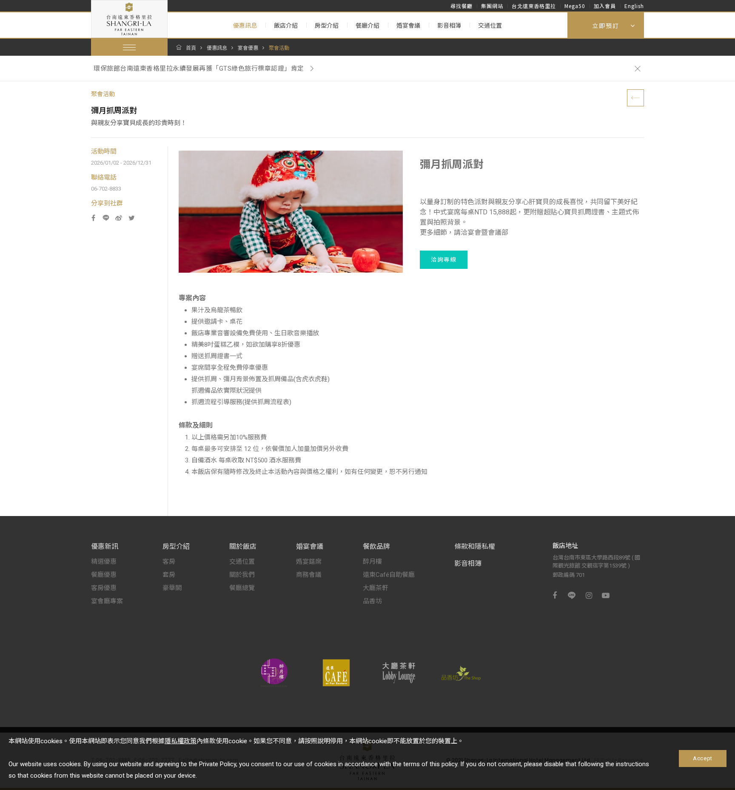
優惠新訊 (104, 546)
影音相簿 (449, 25)
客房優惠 (104, 588)
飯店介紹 (286, 25)
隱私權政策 (181, 741)
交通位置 (490, 25)
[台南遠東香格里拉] (129, 19)
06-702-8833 (106, 188)
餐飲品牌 (376, 546)
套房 (168, 575)
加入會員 (605, 5)
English (634, 5)
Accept (702, 758)
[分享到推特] (131, 217)
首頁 (191, 48)
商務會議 (309, 575)
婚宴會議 (408, 25)
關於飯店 (242, 546)
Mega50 (574, 5)
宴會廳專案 (107, 601)
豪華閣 (172, 588)
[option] (358, 68)
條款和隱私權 (474, 546)
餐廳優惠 (104, 575)
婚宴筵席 (309, 561)
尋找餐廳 (461, 5)
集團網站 (492, 5)
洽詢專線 (443, 259)
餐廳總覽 (242, 588)
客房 (168, 561)
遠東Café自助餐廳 (389, 575)
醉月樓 (372, 561)
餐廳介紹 (367, 25)
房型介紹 (327, 25)
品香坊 (372, 601)
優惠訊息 (245, 25)
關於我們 (242, 575)
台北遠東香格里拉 (534, 5)
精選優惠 (104, 561)
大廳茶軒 (375, 588)
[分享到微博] (118, 217)
